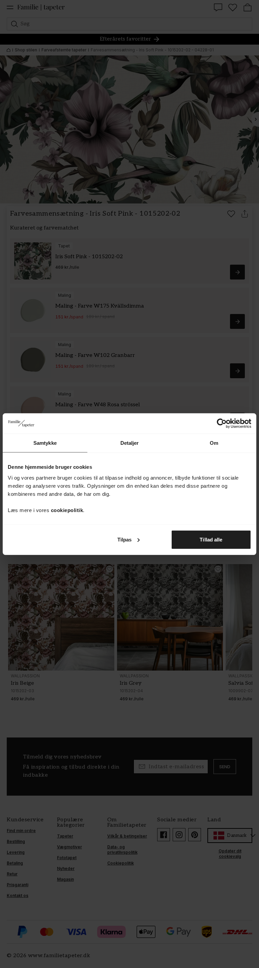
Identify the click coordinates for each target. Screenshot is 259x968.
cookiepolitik (67, 510)
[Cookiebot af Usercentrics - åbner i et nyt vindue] (221, 423)
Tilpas (124, 539)
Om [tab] (214, 443)
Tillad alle (211, 539)
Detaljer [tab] (129, 443)
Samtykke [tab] (45, 443)
